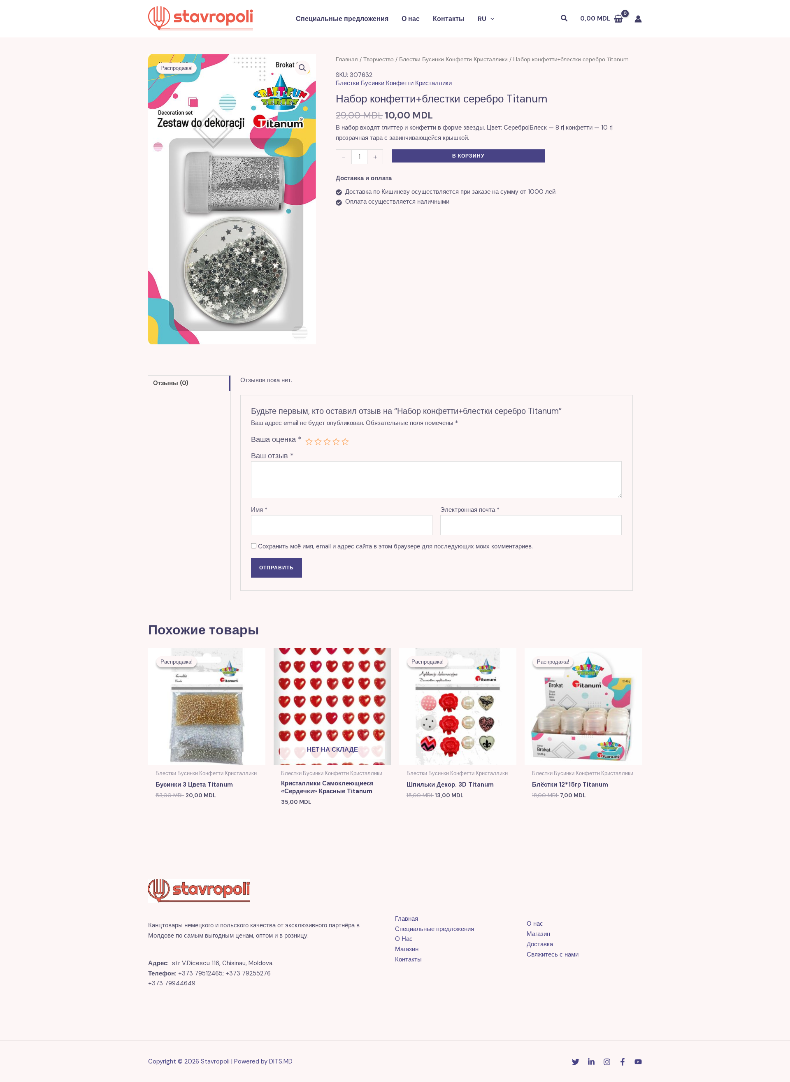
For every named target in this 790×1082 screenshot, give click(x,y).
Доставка (540, 944)
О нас (411, 18)
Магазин (406, 949)
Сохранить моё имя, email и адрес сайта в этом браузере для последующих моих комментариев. (395, 546)
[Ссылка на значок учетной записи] (638, 19)
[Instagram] (607, 1062)
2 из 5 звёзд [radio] (318, 441)
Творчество (378, 59)
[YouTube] (638, 1062)
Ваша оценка (276, 439)
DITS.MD (281, 1061)
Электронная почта (470, 510)
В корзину (468, 156)
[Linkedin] (591, 1062)
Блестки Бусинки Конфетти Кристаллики (453, 59)
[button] (490, 19)
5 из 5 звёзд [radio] (345, 441)
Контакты (449, 18)
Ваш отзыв (272, 456)
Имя (259, 510)
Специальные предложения (342, 18)
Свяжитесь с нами (553, 954)
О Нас (404, 939)
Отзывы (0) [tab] (170, 383)
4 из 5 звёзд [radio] (336, 441)
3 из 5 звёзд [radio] (327, 441)
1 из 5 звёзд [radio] (309, 441)
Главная (347, 59)
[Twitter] (575, 1062)
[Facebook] (622, 1062)
